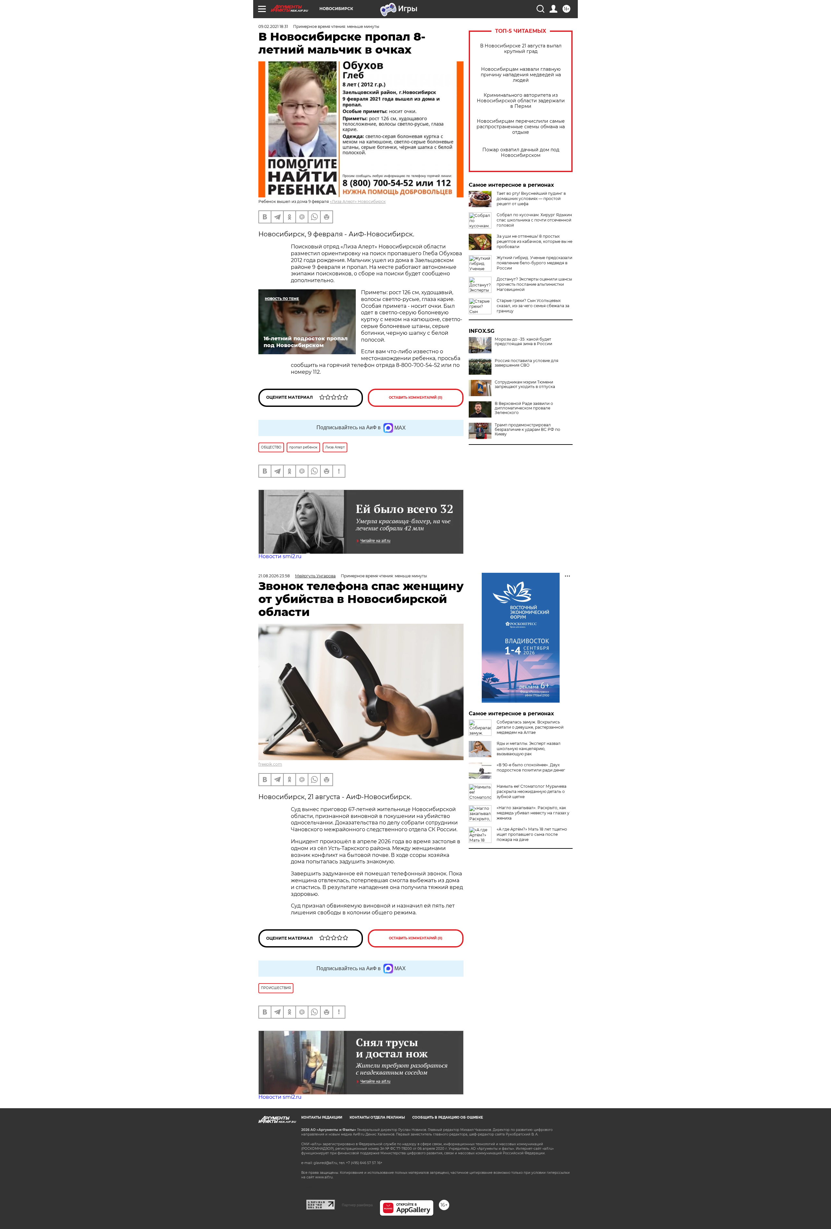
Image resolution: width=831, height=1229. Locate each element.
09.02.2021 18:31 (273, 26)
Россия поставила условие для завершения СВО (526, 363)
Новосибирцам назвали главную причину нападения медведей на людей (521, 75)
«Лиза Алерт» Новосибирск (358, 201)
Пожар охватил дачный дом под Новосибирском (520, 152)
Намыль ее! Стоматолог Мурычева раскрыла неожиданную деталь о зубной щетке (531, 791)
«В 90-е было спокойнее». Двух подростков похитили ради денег (531, 767)
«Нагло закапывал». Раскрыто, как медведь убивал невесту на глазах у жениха (533, 813)
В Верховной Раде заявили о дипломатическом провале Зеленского (524, 408)
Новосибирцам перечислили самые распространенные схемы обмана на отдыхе (521, 127)
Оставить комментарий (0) (415, 397)
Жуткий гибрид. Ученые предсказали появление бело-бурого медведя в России (534, 262)
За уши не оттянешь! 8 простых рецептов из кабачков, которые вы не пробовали (534, 241)
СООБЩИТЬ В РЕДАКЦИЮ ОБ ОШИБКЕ (447, 1117)
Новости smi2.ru (280, 556)
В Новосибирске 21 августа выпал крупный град (521, 48)
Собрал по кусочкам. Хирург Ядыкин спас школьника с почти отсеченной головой (534, 220)
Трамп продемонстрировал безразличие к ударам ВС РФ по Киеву (527, 429)
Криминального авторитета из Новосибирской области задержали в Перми (521, 101)
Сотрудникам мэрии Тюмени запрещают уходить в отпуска (525, 384)
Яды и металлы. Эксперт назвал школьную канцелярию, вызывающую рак (529, 748)
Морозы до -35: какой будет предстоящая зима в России (523, 341)
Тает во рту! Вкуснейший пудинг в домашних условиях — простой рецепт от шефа (531, 198)
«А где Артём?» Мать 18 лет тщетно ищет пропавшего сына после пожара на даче (532, 834)
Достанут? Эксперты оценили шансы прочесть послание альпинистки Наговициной (534, 284)
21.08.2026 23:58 (274, 575)
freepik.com (270, 764)
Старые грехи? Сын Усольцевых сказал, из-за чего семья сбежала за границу (533, 305)
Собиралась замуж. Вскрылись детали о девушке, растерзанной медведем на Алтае (530, 727)
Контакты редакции (321, 1117)
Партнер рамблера (357, 1205)
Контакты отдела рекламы (377, 1117)
